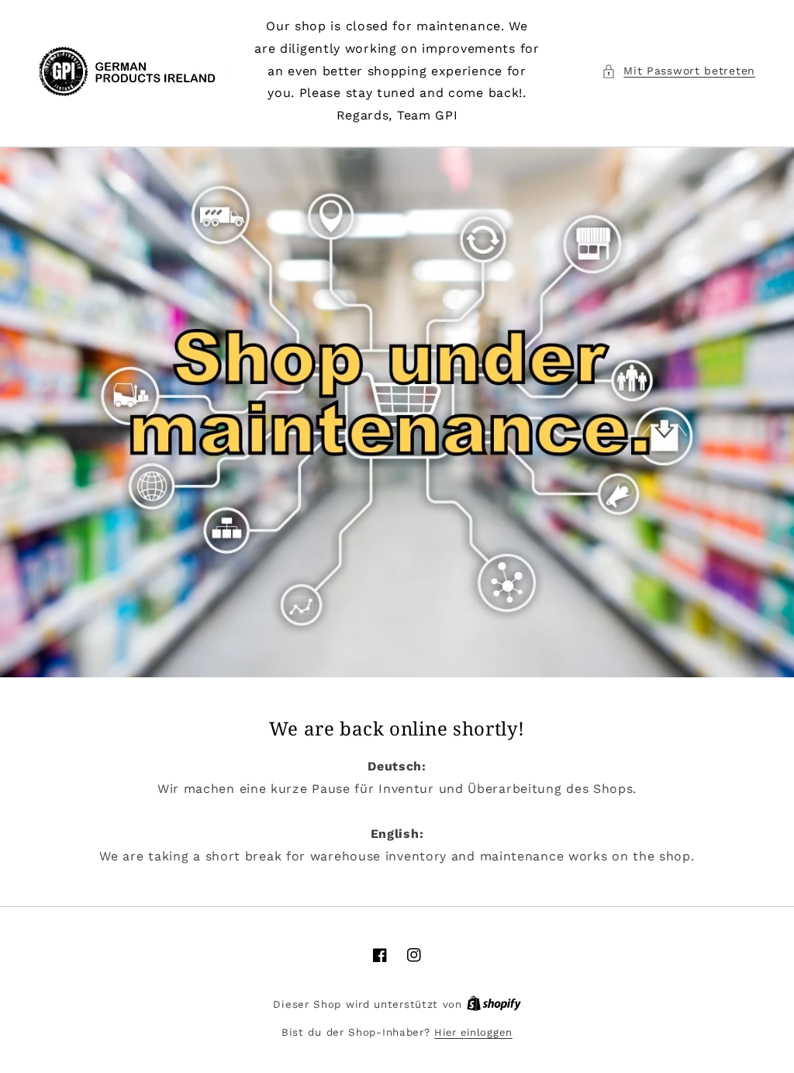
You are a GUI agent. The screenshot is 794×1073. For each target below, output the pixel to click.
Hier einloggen (473, 1032)
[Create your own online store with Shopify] (494, 1004)
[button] (678, 71)
